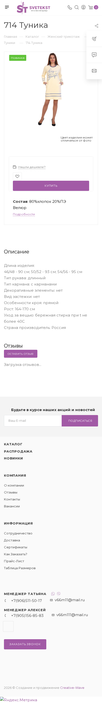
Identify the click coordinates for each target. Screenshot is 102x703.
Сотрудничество (18, 533)
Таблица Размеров (20, 568)
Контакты (12, 499)
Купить (51, 185)
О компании (14, 485)
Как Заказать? (15, 554)
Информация (18, 523)
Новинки (13, 458)
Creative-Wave (72, 688)
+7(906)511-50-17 (26, 600)
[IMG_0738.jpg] (51, 89)
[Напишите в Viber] (58, 594)
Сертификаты (15, 547)
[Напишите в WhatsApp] (53, 594)
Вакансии (12, 506)
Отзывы (10, 492)
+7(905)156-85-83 (27, 615)
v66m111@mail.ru (72, 614)
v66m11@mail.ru (70, 600)
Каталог (13, 444)
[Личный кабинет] (83, 7)
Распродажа (18, 451)
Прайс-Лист (14, 561)
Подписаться (80, 420)
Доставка (12, 540)
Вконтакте (8, 626)
